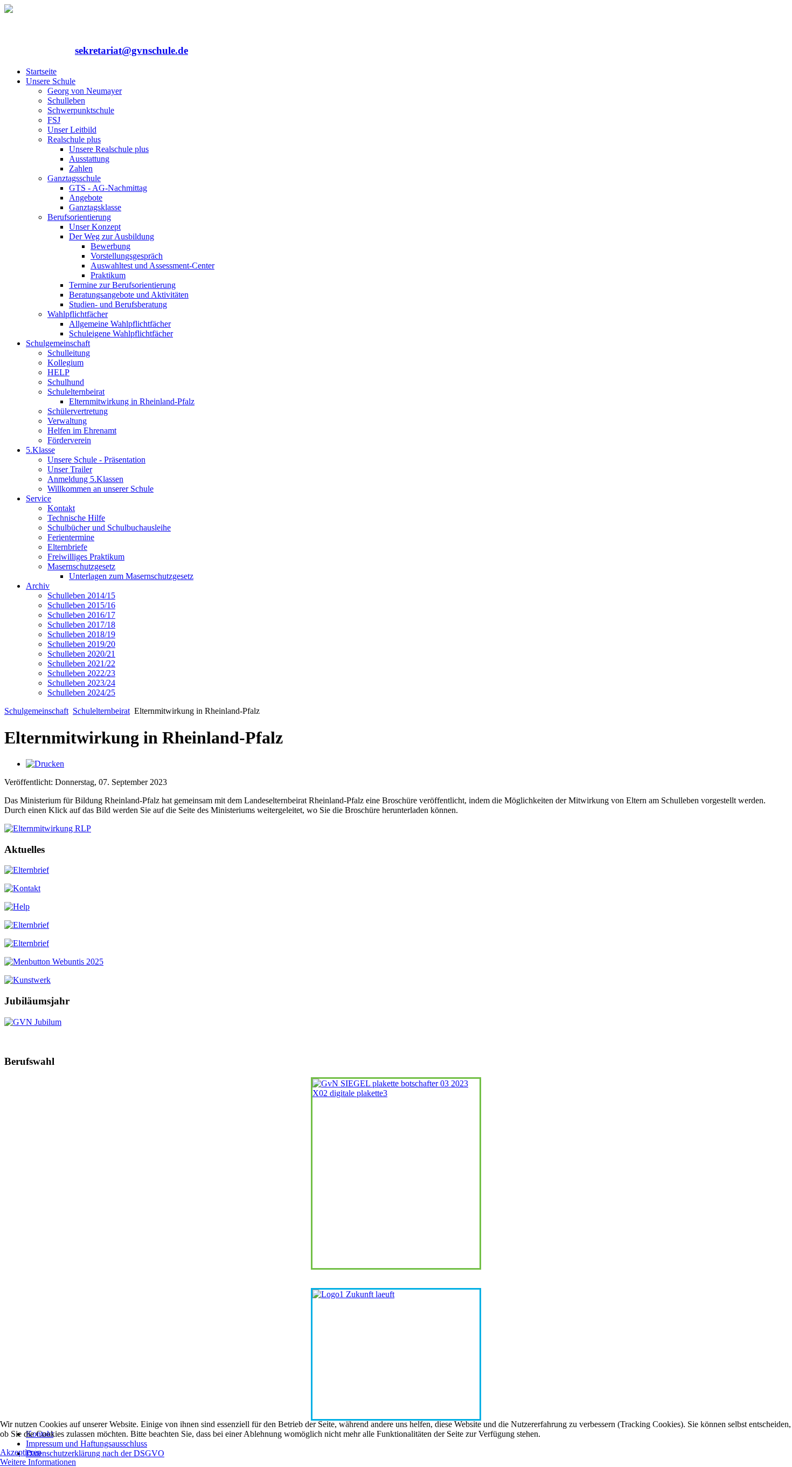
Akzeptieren (20, 1452)
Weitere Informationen (38, 1461)
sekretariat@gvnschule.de (131, 50)
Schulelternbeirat (101, 710)
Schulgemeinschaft (36, 710)
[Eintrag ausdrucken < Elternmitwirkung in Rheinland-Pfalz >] (45, 763)
